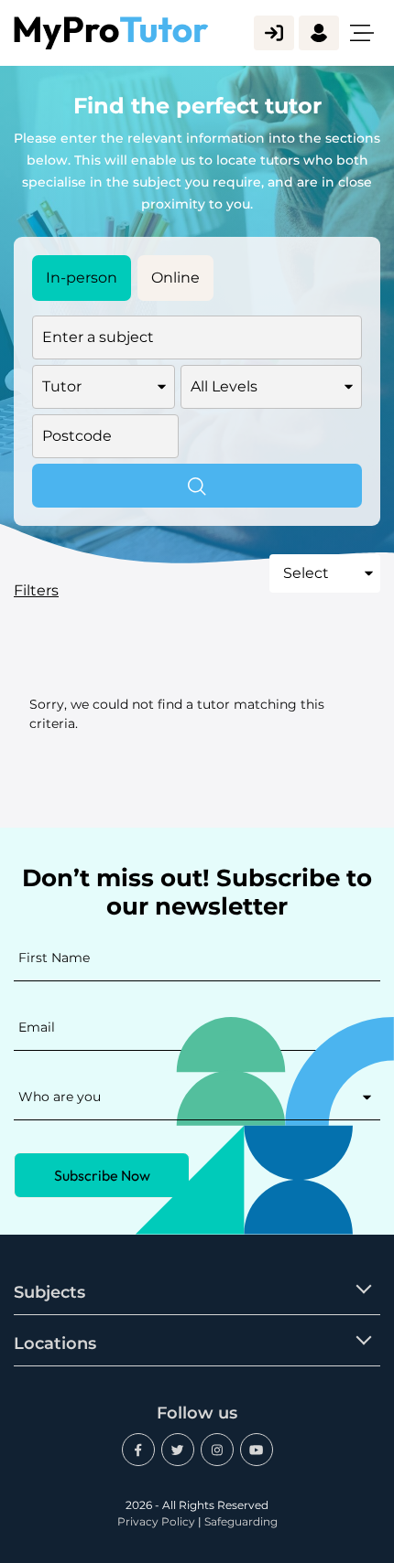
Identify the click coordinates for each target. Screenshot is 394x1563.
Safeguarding (241, 1521)
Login (274, 33)
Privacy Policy (156, 1521)
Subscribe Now (102, 1175)
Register (319, 33)
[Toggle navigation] (362, 33)
